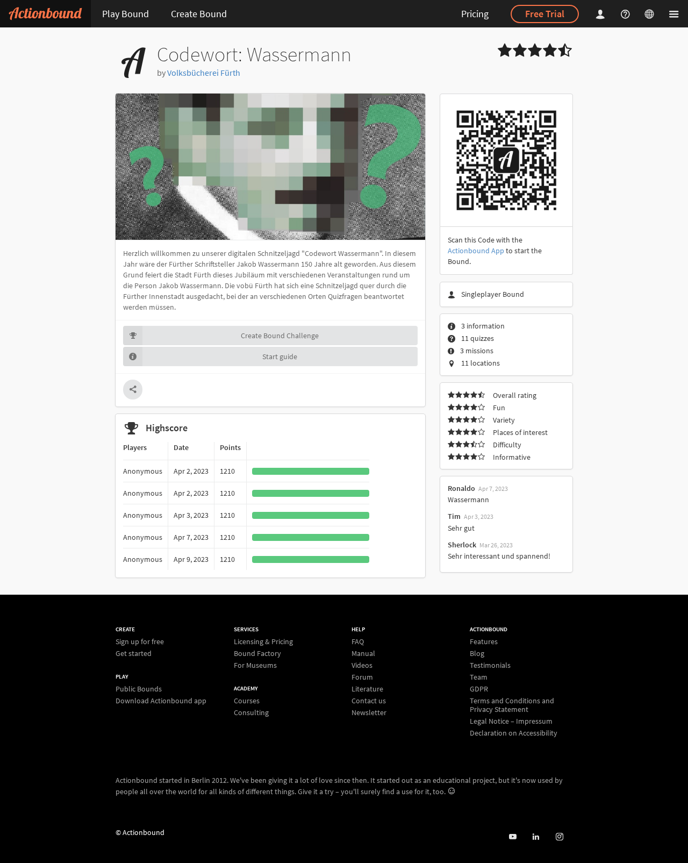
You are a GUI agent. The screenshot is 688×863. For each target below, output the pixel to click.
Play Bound (125, 14)
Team (479, 677)
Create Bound (199, 14)
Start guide (279, 356)
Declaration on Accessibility (513, 732)
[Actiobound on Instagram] (559, 837)
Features (484, 641)
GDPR (479, 689)
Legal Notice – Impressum (511, 721)
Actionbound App (476, 250)
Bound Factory (257, 653)
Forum (362, 677)
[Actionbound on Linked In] (536, 837)
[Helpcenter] (626, 13)
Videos (362, 665)
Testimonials (490, 665)
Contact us (369, 700)
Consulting (251, 712)
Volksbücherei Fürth (203, 72)
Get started (134, 653)
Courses (247, 700)
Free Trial (544, 14)
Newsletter (369, 712)
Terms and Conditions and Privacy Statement (512, 705)
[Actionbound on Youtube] (512, 837)
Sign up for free (140, 641)
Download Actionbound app (161, 700)
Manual (363, 653)
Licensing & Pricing (263, 641)
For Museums (255, 664)
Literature (367, 689)
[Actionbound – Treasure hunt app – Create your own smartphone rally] (45, 13)
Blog (477, 653)
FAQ (358, 641)
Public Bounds (139, 689)
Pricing (475, 14)
